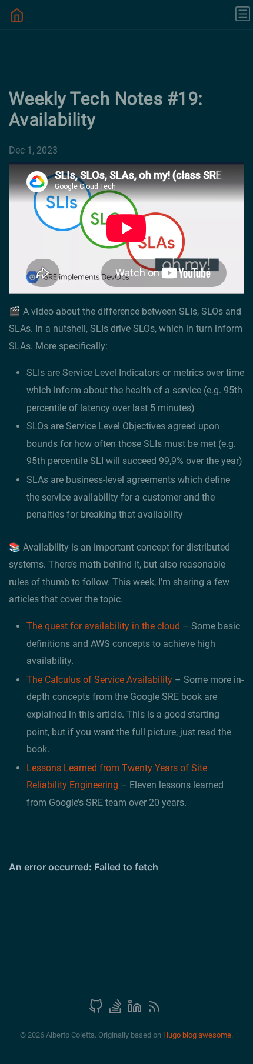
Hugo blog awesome (197, 1034)
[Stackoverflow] (116, 1010)
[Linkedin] (136, 1010)
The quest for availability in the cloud (103, 626)
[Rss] (154, 1010)
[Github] (97, 1010)
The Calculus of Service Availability (99, 679)
